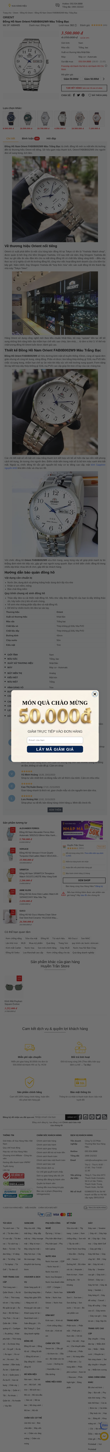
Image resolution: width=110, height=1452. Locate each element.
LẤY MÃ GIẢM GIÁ (55, 749)
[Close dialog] (95, 694)
